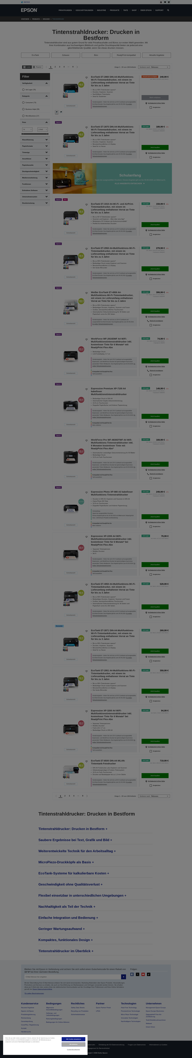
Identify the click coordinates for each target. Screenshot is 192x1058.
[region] (45, 1045)
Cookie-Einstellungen (73, 1049)
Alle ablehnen (73, 1044)
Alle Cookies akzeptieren (73, 1039)
